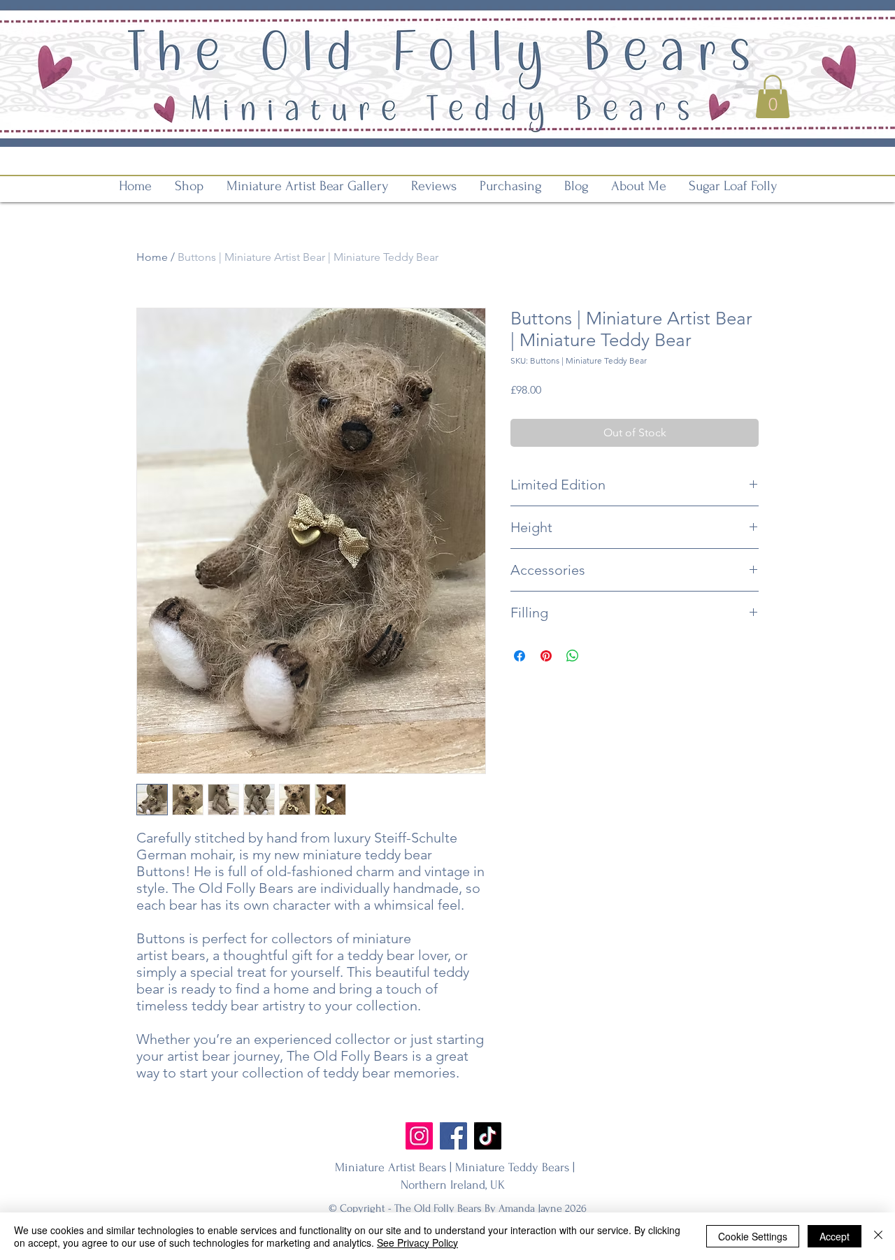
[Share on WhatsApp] (572, 655)
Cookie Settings (752, 1236)
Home (152, 257)
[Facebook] (453, 1136)
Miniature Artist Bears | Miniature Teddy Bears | (455, 1167)
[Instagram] (419, 1136)
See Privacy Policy (417, 1243)
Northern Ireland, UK (454, 1184)
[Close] (878, 1236)
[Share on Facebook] (519, 655)
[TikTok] (487, 1136)
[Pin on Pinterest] (546, 655)
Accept (834, 1236)
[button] (772, 96)
